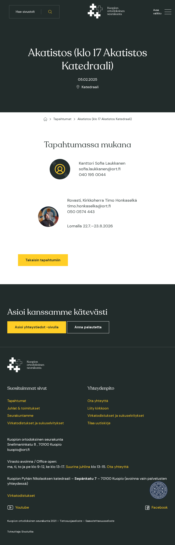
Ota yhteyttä (98, 401)
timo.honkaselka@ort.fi (89, 206)
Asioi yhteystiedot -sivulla (37, 327)
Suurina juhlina (78, 466)
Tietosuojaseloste (71, 521)
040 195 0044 (92, 174)
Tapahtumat (16, 401)
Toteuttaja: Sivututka (20, 531)
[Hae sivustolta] (50, 11)
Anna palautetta (88, 327)
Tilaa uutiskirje (99, 423)
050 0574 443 (81, 211)
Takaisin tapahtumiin (43, 260)
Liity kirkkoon (98, 408)
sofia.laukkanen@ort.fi (100, 169)
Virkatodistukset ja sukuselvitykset (35, 423)
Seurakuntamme (20, 415)
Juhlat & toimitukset (23, 408)
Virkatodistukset (21, 495)
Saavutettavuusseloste (99, 521)
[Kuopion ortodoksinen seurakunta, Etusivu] (106, 12)
